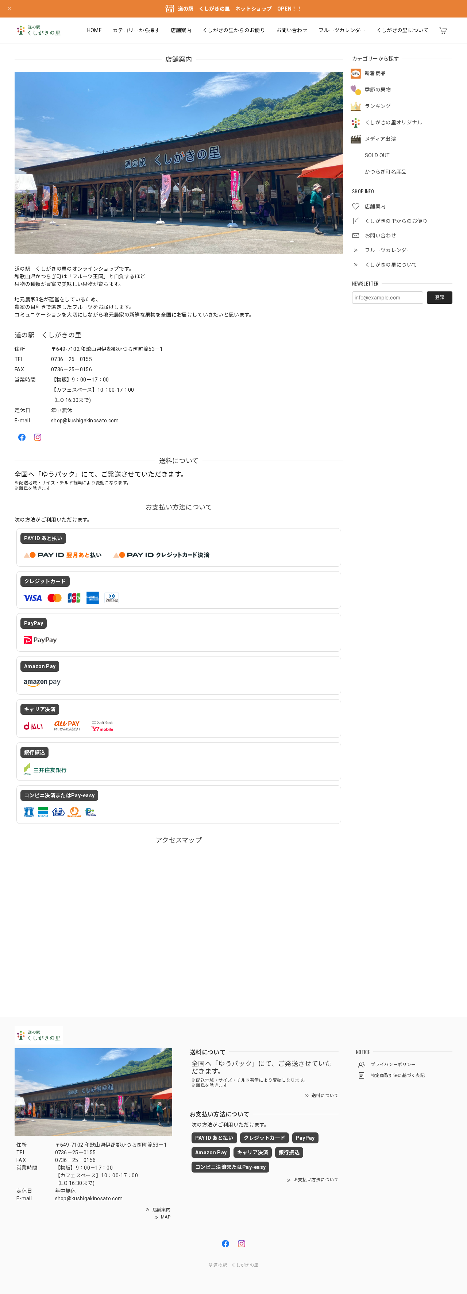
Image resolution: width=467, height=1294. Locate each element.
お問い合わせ (292, 30)
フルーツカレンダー (342, 30)
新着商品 (375, 73)
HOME (94, 30)
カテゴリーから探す (136, 30)
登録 (439, 297)
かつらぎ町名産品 (386, 172)
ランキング (378, 106)
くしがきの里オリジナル (393, 122)
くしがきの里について (403, 30)
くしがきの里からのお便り (233, 30)
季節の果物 (378, 90)
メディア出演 (380, 139)
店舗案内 (181, 30)
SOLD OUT (377, 155)
